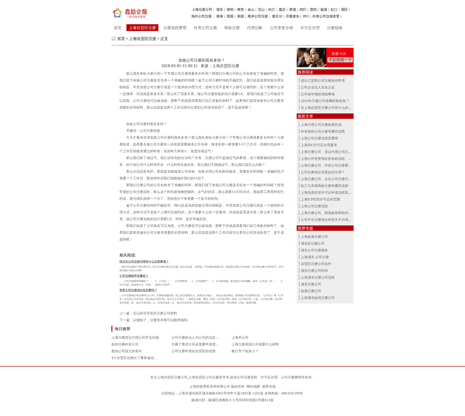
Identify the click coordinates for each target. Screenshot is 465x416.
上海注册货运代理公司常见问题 (135, 337)
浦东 (219, 9)
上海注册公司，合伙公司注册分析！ (328, 178)
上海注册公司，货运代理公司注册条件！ (331, 151)
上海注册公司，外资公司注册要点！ (328, 165)
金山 (251, 9)
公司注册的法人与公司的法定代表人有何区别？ (207, 337)
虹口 (334, 9)
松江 (271, 9)
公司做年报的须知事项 (318, 94)
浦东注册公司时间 (314, 270)
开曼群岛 (292, 16)
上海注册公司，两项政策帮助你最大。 (329, 212)
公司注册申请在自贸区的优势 (193, 351)
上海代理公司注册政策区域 (321, 124)
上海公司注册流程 (314, 206)
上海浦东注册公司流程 (318, 277)
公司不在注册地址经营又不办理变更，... (331, 219)
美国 (240, 16)
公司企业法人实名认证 (318, 87)
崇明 (230, 9)
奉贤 (240, 9)
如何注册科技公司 (125, 344)
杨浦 (323, 9)
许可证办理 (310, 27)
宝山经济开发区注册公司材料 (155, 313)
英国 (230, 16)
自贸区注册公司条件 (316, 263)
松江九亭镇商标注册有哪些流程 (324, 185)
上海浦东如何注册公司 (318, 297)
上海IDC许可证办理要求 (319, 145)
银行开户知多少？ (245, 351)
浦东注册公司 (311, 284)
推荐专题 (269, 386)
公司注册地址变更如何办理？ (323, 172)
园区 (344, 9)
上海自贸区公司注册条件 (207, 377)
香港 (219, 16)
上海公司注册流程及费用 (319, 138)
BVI (306, 16)
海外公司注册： (203, 16)
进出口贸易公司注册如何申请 (323, 80)
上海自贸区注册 (142, 27)
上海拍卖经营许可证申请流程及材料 (328, 192)
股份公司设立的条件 (126, 351)
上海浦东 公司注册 (315, 257)
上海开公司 (240, 337)
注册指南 (334, 27)
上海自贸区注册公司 (172, 377)
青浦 (292, 9)
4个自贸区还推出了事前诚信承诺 (136, 357)
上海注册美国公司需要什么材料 (255, 344)
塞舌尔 (277, 16)
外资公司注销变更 (326, 16)
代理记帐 (255, 27)
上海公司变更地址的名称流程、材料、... (331, 158)
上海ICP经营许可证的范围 (320, 199)
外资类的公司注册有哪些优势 (323, 131)
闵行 (303, 9)
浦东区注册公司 (313, 243)
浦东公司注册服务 (314, 250)
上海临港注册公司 (314, 236)
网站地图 (253, 386)
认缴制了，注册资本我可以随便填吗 (160, 320)
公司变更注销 (281, 27)
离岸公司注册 (258, 16)
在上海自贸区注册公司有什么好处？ (328, 107)
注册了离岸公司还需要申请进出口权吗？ (201, 344)
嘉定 (282, 9)
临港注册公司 (311, 290)
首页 (118, 27)
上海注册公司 (202, 9)
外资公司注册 (205, 27)
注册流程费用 (174, 27)
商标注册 (232, 27)
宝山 (261, 9)
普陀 (313, 9)
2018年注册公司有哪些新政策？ (325, 100)
